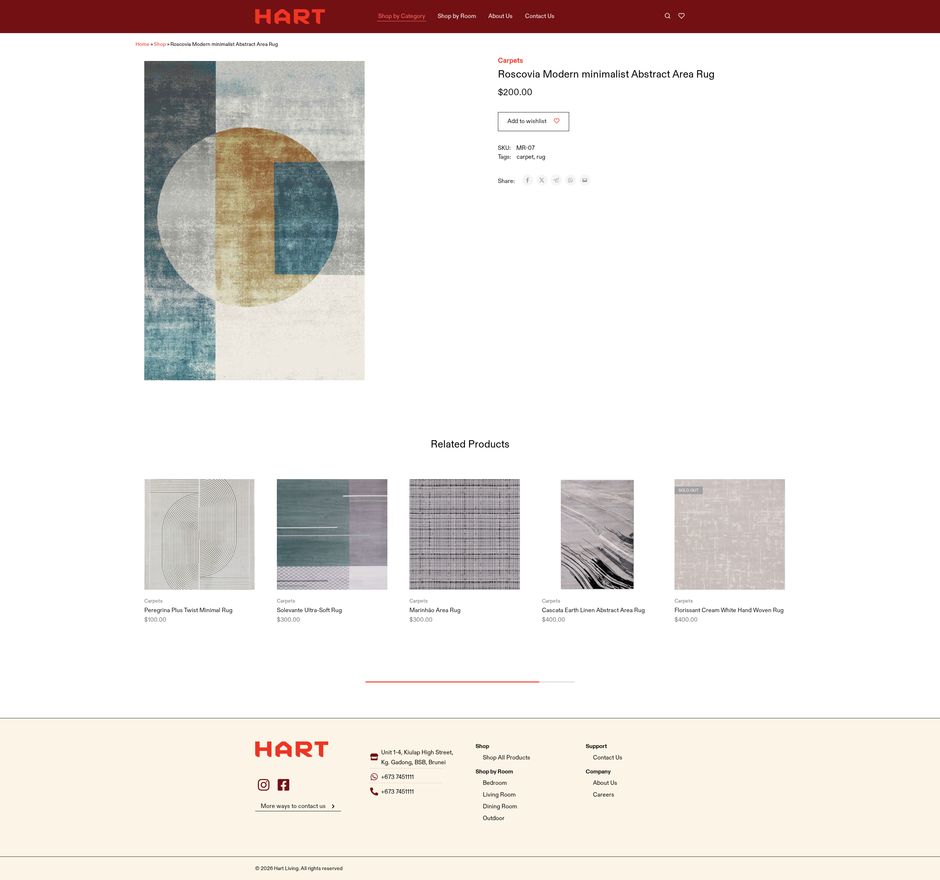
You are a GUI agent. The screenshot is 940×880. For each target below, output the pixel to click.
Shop (160, 44)
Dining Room (500, 807)
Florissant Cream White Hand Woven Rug (729, 610)
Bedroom (495, 783)
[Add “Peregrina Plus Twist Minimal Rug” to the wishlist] (208, 578)
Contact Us (539, 16)
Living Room (499, 795)
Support (596, 746)
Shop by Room (494, 771)
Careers (603, 795)
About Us (500, 16)
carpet (525, 157)
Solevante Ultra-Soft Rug (309, 610)
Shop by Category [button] (401, 16)
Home (142, 44)
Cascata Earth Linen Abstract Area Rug (593, 610)
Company (598, 771)
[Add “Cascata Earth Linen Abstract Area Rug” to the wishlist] (606, 578)
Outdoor (494, 818)
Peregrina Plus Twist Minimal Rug (188, 610)
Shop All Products (506, 758)
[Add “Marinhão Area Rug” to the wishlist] (473, 578)
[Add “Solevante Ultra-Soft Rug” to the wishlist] (341, 578)
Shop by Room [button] (457, 16)
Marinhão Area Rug (434, 610)
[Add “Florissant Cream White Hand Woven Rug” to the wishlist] (738, 578)
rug (540, 157)
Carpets (510, 60)
